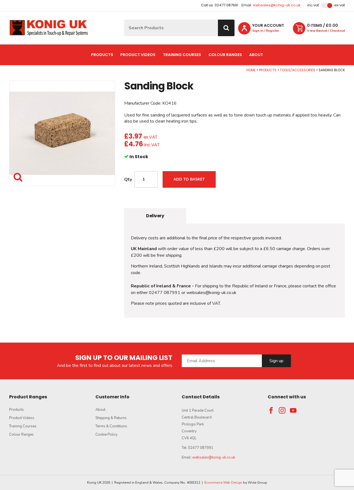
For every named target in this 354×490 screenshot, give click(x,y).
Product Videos (137, 54)
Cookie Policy (106, 434)
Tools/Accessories (297, 70)
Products (102, 54)
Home (251, 70)
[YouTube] (293, 410)
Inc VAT (313, 5)
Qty (128, 179)
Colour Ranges (225, 54)
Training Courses (182, 54)
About (256, 54)
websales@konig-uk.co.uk (277, 5)
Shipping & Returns (111, 417)
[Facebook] (271, 410)
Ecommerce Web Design (223, 482)
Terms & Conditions (111, 426)
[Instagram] (282, 410)
